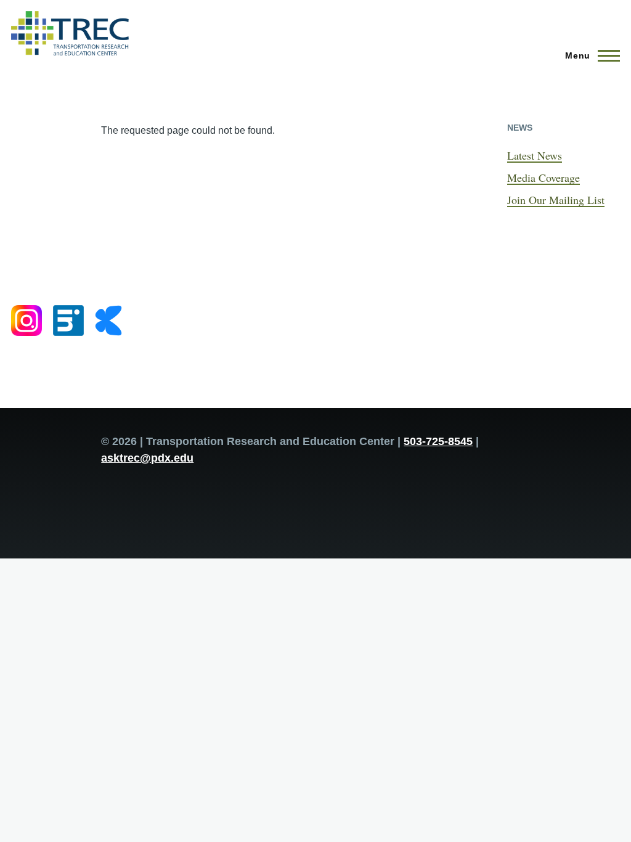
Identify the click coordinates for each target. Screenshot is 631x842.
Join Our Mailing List (556, 199)
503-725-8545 (438, 441)
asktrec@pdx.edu (147, 458)
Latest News (534, 155)
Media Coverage (543, 177)
